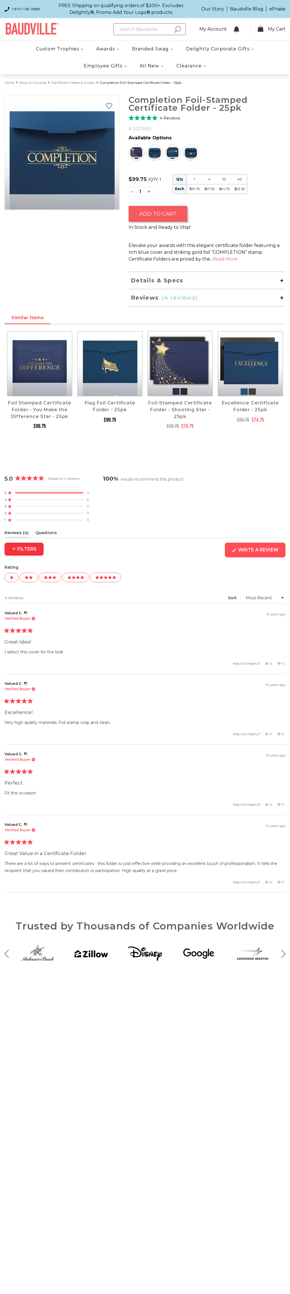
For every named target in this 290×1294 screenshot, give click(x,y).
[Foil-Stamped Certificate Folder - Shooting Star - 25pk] (136, 153)
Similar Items (27, 317)
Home (9, 82)
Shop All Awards (32, 82)
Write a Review (261, 552)
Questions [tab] (46, 534)
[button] (154, 117)
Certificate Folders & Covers (73, 82)
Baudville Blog (246, 9)
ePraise (277, 9)
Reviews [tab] (17, 534)
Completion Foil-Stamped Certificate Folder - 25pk (141, 82)
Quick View (39, 390)
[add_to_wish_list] (109, 105)
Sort (233, 597)
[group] (62, 152)
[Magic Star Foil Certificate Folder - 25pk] (173, 153)
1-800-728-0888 (26, 9)
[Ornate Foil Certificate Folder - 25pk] (155, 153)
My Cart (276, 29)
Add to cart (157, 214)
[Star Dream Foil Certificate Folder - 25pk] (191, 153)
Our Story (212, 9)
